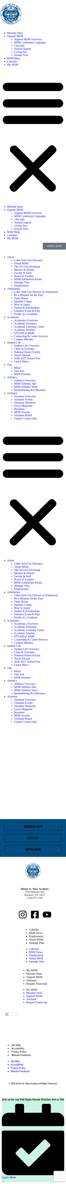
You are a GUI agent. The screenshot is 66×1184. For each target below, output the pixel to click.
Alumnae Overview (25, 396)
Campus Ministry (23, 339)
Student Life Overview (27, 345)
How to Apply (22, 304)
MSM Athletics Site (25, 383)
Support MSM (15, 36)
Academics (13, 317)
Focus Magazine (23, 405)
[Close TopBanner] (3, 1181)
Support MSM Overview (28, 39)
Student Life (14, 342)
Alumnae (12, 393)
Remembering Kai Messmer (29, 389)
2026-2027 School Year (27, 358)
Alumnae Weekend (24, 402)
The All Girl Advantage (27, 266)
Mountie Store (15, 32)
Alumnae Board (23, 415)
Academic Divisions (25, 323)
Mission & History (24, 269)
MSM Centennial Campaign (29, 42)
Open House (21, 298)
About (10, 257)
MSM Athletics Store (25, 386)
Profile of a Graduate (25, 314)
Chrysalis (19, 45)
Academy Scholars (24, 329)
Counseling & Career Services (31, 336)
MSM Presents (22, 374)
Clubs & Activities (24, 348)
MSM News (36, 932)
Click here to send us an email (35, 905)
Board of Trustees (24, 276)
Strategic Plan (21, 282)
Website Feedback (21, 1055)
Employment (21, 285)
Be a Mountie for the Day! (28, 295)
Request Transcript (36, 983)
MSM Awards (22, 412)
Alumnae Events (23, 399)
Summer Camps (23, 301)
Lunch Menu (21, 361)
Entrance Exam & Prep (27, 310)
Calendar (12, 61)
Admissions (13, 288)
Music (17, 367)
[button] (33, 135)
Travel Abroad (22, 355)
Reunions (19, 408)
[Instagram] (22, 914)
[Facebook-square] (34, 914)
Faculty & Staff (22, 272)
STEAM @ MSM (24, 333)
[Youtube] (47, 914)
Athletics (12, 377)
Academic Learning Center (29, 326)
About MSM (21, 263)
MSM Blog (13, 58)
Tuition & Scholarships (27, 307)
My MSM (12, 64)
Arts (9, 364)
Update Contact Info (25, 418)
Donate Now (21, 55)
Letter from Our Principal (28, 260)
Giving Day (20, 51)
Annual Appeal (22, 48)
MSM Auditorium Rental (28, 279)
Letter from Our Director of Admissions (36, 291)
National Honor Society (27, 351)
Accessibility (17, 1048)
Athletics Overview (25, 380)
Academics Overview (26, 320)
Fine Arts (19, 370)
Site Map (16, 1045)
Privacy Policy (18, 1051)
